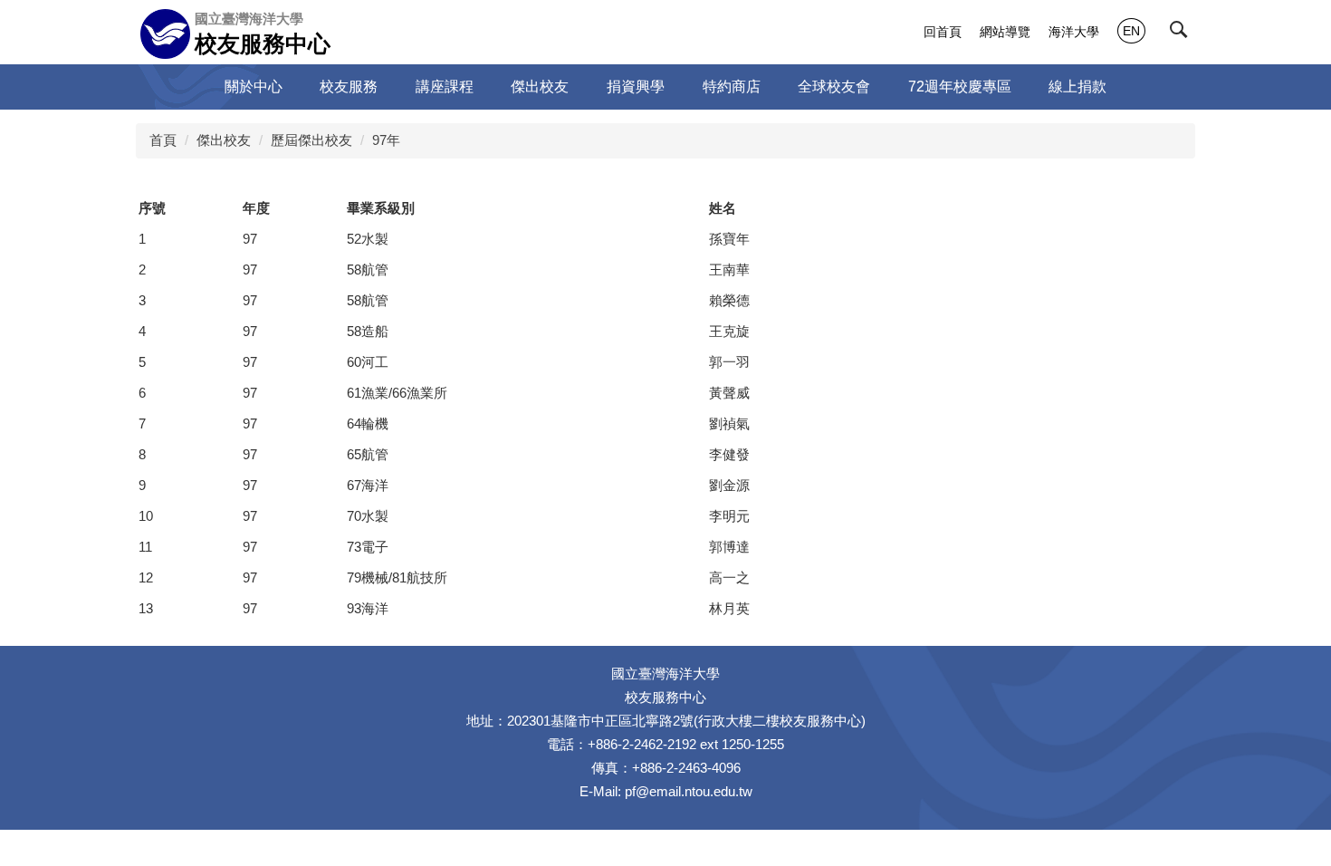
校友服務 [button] (349, 86)
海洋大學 (1074, 31)
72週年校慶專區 (959, 86)
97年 (386, 140)
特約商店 (732, 86)
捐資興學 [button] (636, 86)
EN (1131, 31)
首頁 (163, 140)
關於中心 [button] (253, 86)
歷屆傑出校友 (311, 140)
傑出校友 (223, 140)
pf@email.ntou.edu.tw (688, 791)
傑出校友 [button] (540, 86)
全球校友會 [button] (834, 86)
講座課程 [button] (445, 86)
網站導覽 (1005, 31)
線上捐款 (1077, 86)
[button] (1182, 33)
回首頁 (943, 31)
